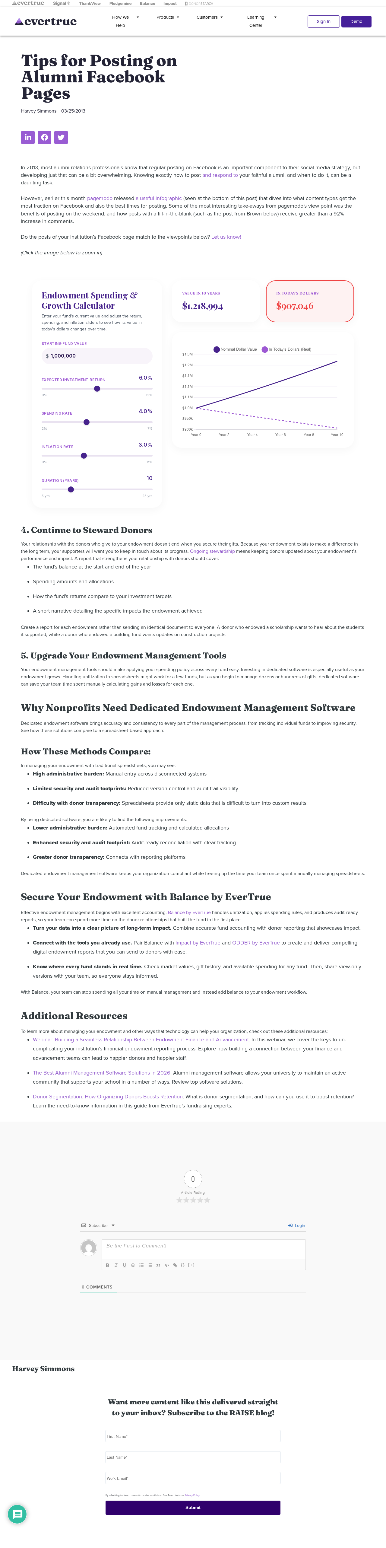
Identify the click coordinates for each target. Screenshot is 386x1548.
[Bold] (107, 1265)
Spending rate (57, 413)
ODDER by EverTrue (256, 942)
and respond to (220, 175)
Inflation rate (57, 447)
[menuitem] (124, 21)
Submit (193, 1507)
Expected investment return (73, 380)
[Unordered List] (150, 1265)
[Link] (175, 1265)
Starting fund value (64, 344)
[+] (191, 1265)
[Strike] (133, 1265)
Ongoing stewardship (212, 551)
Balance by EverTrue (189, 912)
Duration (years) (60, 481)
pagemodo (99, 198)
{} (183, 1265)
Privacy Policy (192, 1495)
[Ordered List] (141, 1265)
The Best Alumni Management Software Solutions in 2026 (101, 1072)
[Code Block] (167, 1265)
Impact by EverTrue (198, 942)
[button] (28, 137)
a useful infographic (159, 198)
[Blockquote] (158, 1265)
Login (299, 1225)
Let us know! (226, 237)
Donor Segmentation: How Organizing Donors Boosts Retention (108, 1096)
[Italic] (116, 1265)
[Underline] (124, 1265)
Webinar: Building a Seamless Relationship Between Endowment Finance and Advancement (141, 1039)
